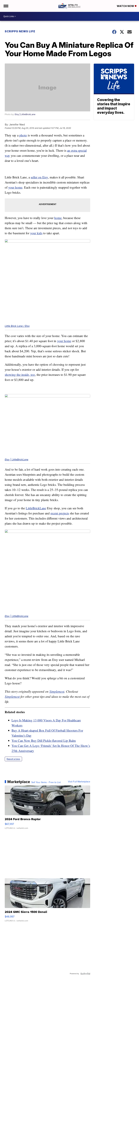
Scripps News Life (20, 31)
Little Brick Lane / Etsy (17, 326)
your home (15, 187)
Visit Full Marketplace (79, 782)
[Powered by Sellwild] (85, 973)
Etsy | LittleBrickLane (25, 114)
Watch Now (126, 6)
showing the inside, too (20, 374)
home (58, 218)
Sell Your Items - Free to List (46, 782)
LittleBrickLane (36, 508)
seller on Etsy (39, 177)
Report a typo (13, 759)
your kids (36, 233)
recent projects (60, 513)
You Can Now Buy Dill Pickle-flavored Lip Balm (44, 740)
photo (23, 135)
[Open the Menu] (6, 6)
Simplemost (56, 691)
